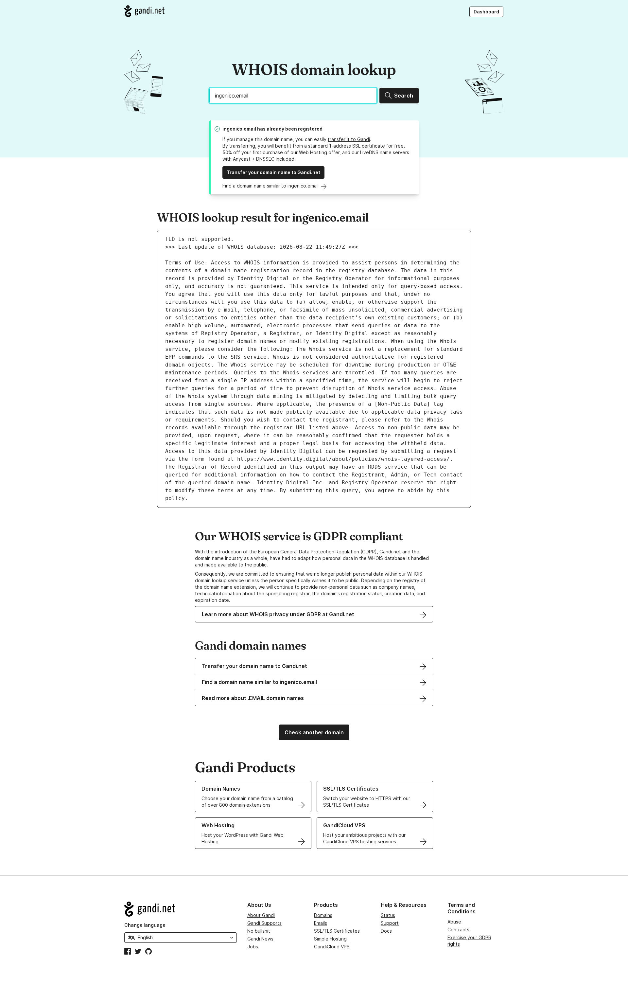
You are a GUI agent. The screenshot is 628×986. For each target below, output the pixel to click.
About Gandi (261, 915)
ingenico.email (239, 129)
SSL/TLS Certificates (337, 931)
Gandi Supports (264, 923)
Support (390, 923)
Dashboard (486, 11)
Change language (145, 925)
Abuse (454, 921)
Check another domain (314, 732)
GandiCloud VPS (332, 946)
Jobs (252, 946)
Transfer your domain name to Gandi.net (273, 172)
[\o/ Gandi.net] (180, 909)
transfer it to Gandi (349, 139)
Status (388, 915)
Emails (320, 923)
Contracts (458, 929)
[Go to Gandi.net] (144, 11)
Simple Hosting (330, 938)
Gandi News (260, 938)
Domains (323, 915)
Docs (386, 931)
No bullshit (258, 931)
